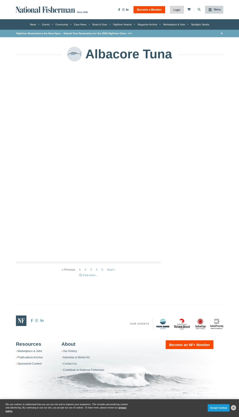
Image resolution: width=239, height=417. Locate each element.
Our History (70, 351)
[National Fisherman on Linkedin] (127, 9)
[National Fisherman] (46, 9)
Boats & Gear (99, 24)
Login (176, 9)
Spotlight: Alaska (200, 24)
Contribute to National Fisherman (83, 369)
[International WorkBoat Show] (182, 324)
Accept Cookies (218, 408)
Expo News (80, 24)
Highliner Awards (122, 24)
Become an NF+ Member (189, 345)
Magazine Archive (147, 24)
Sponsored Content (29, 363)
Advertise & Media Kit (76, 357)
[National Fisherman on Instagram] (123, 9)
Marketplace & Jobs (174, 24)
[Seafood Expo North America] (200, 324)
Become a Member (149, 9)
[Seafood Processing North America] (216, 323)
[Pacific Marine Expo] (162, 323)
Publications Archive (30, 357)
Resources (28, 344)
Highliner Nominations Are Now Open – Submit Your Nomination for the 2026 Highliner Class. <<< (74, 33)
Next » (111, 269)
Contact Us (70, 363)
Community (61, 24)
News (33, 24)
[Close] (233, 407)
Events (46, 24)
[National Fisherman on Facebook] (119, 9)
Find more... (89, 275)
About (68, 344)
